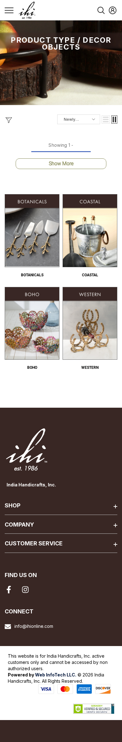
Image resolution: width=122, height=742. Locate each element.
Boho (32, 367)
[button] (106, 119)
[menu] (9, 10)
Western (90, 367)
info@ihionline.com (33, 626)
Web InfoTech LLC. (55, 674)
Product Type (43, 40)
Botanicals (32, 275)
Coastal (90, 275)
